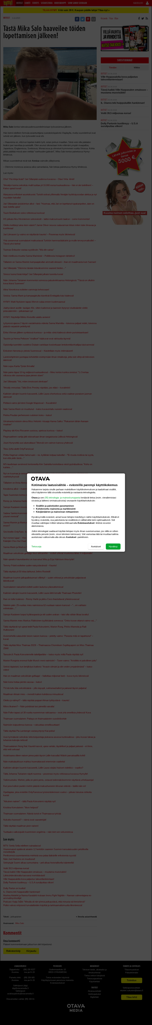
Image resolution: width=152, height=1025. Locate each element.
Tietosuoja (36, 546)
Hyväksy (113, 546)
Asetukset (96, 546)
